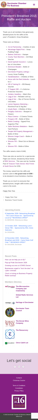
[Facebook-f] (15, 366)
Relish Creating (13, 121)
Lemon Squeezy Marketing (17, 104)
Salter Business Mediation (17, 126)
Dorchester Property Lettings (18, 72)
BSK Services (10, 161)
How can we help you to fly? (15, 260)
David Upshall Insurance (17, 62)
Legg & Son (12, 97)
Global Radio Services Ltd (24, 296)
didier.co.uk (19, 416)
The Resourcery (22, 330)
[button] (34, 4)
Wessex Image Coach (16, 136)
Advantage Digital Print (16, 49)
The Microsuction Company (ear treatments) (22, 289)
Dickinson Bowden (14, 67)
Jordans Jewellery (14, 94)
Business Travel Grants (13, 200)
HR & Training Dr (14, 84)
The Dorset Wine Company (22, 322)
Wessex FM (12, 141)
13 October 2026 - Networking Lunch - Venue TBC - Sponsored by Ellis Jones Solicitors (19, 228)
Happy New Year (11, 197)
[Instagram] (23, 366)
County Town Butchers (16, 57)
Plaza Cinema (13, 116)
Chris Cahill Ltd (22, 343)
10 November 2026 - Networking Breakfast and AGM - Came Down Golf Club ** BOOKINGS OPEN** (19, 240)
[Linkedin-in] (19, 366)
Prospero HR (12, 119)
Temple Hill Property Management (20, 131)
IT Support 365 (13, 89)
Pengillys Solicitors (15, 111)
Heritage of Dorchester (25, 302)
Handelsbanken (13, 77)
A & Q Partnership (14, 47)
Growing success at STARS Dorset (18, 265)
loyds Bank (13, 109)
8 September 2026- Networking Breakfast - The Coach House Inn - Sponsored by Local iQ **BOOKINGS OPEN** (20, 216)
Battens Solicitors (14, 54)
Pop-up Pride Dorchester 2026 (16, 263)
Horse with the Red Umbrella (18, 79)
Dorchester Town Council (22, 310)
